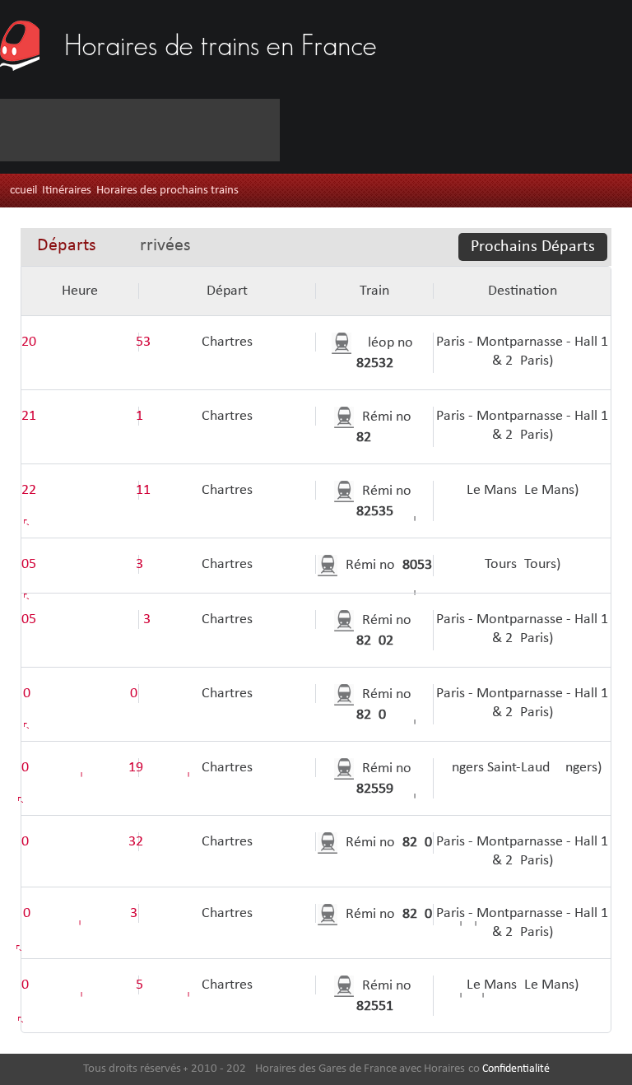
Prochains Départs (533, 247)
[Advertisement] (257, 74)
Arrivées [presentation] (160, 245)
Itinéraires (66, 190)
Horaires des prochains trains (167, 190)
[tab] (67, 247)
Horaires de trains (220, 43)
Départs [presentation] (66, 245)
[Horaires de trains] (20, 46)
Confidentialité (516, 1069)
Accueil (19, 190)
